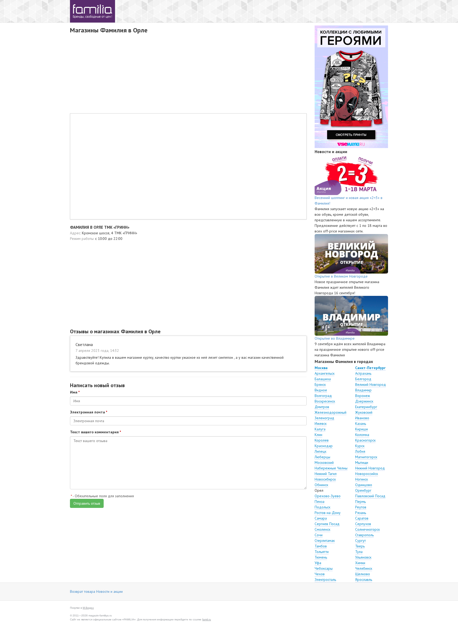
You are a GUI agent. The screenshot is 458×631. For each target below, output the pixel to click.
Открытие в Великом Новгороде (341, 276)
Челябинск (363, 568)
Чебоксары (324, 568)
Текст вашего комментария (95, 432)
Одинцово (363, 484)
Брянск (320, 384)
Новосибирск (325, 479)
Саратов (361, 518)
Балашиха (323, 379)
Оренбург (363, 490)
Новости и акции (109, 591)
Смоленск (322, 529)
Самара (321, 518)
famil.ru (206, 619)
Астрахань (363, 373)
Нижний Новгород (370, 468)
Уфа (318, 562)
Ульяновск (363, 557)
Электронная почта (88, 412)
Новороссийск (366, 473)
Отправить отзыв (86, 503)
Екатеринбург (366, 406)
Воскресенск (325, 401)
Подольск (322, 507)
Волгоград (323, 395)
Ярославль (363, 579)
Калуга (320, 429)
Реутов (360, 507)
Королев (322, 440)
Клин (318, 434)
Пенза (319, 501)
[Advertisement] (188, 73)
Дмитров (322, 406)
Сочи (319, 535)
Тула (359, 551)
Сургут (360, 540)
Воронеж (362, 395)
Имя (75, 392)
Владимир (363, 390)
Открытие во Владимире (335, 338)
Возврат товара (82, 591)
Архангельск (324, 373)
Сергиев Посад (327, 523)
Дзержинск (364, 401)
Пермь (360, 501)
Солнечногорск (367, 529)
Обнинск (321, 484)
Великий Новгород (370, 384)
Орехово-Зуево (328, 496)
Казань (360, 423)
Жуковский (363, 412)
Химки (360, 562)
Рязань (360, 512)
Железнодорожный (330, 412)
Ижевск (321, 423)
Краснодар (324, 445)
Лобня (360, 451)
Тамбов (321, 546)
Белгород (363, 379)
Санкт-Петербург (370, 367)
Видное (321, 390)
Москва (321, 367)
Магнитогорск (366, 457)
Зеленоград (324, 418)
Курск (359, 445)
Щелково (362, 574)
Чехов (320, 574)
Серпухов (363, 523)
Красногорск (365, 440)
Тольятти (322, 551)
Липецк (320, 451)
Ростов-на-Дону (328, 512)
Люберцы (322, 457)
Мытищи (361, 462)
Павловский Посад (370, 496)
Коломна (362, 434)
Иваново (362, 418)
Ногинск (361, 479)
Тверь (360, 546)
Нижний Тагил (326, 473)
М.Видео (88, 607)
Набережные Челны (331, 468)
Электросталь (325, 579)
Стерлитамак (325, 540)
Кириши (361, 429)
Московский (324, 462)
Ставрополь (364, 535)
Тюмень (321, 557)
